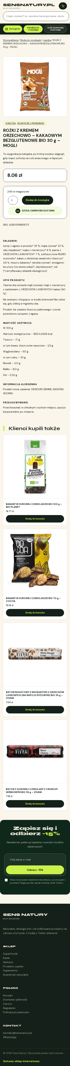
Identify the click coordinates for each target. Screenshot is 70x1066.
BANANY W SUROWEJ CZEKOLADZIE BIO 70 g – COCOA (33, 600)
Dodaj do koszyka (37, 200)
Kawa (6, 958)
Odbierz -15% (35, 870)
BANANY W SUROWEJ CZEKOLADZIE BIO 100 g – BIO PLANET (34, 506)
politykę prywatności (20, 885)
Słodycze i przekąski (30, 40)
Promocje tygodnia (33, 28)
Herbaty (8, 962)
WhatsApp (9, 1037)
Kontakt (8, 995)
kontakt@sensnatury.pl (17, 1033)
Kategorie (14, 28)
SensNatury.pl (29, 5)
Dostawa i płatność (15, 999)
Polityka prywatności (16, 1012)
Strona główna (10, 40)
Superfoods (10, 953)
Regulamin (9, 1008)
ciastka (47, 40)
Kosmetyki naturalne (15, 974)
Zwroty (7, 1004)
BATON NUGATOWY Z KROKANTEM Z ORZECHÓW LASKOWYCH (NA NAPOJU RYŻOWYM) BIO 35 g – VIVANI (35, 695)
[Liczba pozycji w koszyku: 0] (63, 5)
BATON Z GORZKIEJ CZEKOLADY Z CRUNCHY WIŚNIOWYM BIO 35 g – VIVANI (32, 791)
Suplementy (10, 970)
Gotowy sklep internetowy (21, 1061)
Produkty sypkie (13, 966)
